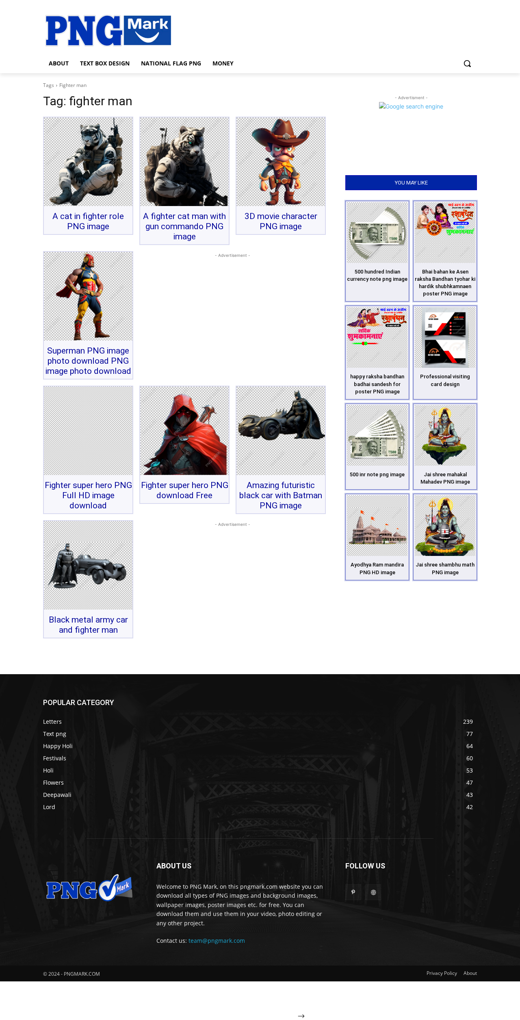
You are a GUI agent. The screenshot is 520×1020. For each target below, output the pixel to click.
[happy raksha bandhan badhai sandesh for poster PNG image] (377, 337)
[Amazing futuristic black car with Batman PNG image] (280, 430)
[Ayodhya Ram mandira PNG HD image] (377, 525)
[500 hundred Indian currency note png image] (377, 232)
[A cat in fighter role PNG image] (88, 161)
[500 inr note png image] (377, 435)
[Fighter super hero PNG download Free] (184, 430)
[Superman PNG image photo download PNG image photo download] (88, 296)
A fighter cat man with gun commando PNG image (184, 226)
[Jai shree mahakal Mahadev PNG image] (445, 435)
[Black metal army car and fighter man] (88, 565)
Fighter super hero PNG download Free (184, 490)
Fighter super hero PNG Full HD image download (88, 495)
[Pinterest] (353, 892)
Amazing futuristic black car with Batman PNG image (280, 495)
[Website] (373, 892)
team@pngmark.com (216, 940)
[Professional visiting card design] (445, 337)
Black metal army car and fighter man (88, 625)
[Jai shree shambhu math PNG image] (445, 525)
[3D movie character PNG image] (280, 161)
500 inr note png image (377, 474)
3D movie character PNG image (281, 221)
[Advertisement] (325, 29)
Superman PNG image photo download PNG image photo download (88, 361)
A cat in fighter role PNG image (88, 221)
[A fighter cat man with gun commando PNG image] (184, 161)
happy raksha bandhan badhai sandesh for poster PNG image (377, 383)
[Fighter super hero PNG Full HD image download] (88, 430)
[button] (467, 63)
